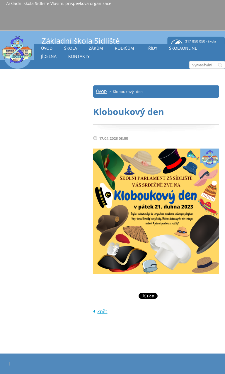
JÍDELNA (49, 56)
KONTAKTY (79, 56)
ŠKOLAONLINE (183, 48)
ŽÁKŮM (96, 48)
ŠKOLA (70, 48)
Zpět (102, 311)
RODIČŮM (124, 48)
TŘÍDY (151, 48)
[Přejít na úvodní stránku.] (17, 52)
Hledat (220, 65)
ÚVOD (46, 48)
